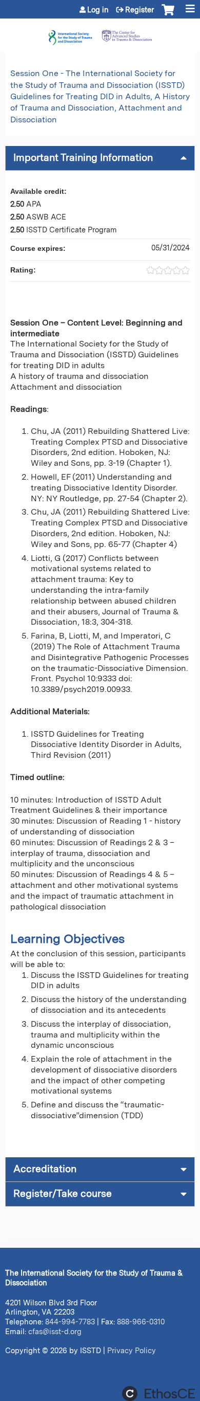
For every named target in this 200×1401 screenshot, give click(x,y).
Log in (98, 9)
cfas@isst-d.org (55, 1331)
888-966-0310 (141, 1321)
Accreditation (44, 1169)
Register (139, 9)
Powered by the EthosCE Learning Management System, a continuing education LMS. (158, 1393)
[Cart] (168, 15)
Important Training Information (83, 157)
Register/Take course (62, 1193)
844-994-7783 (70, 1321)
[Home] (100, 33)
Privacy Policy (131, 1350)
